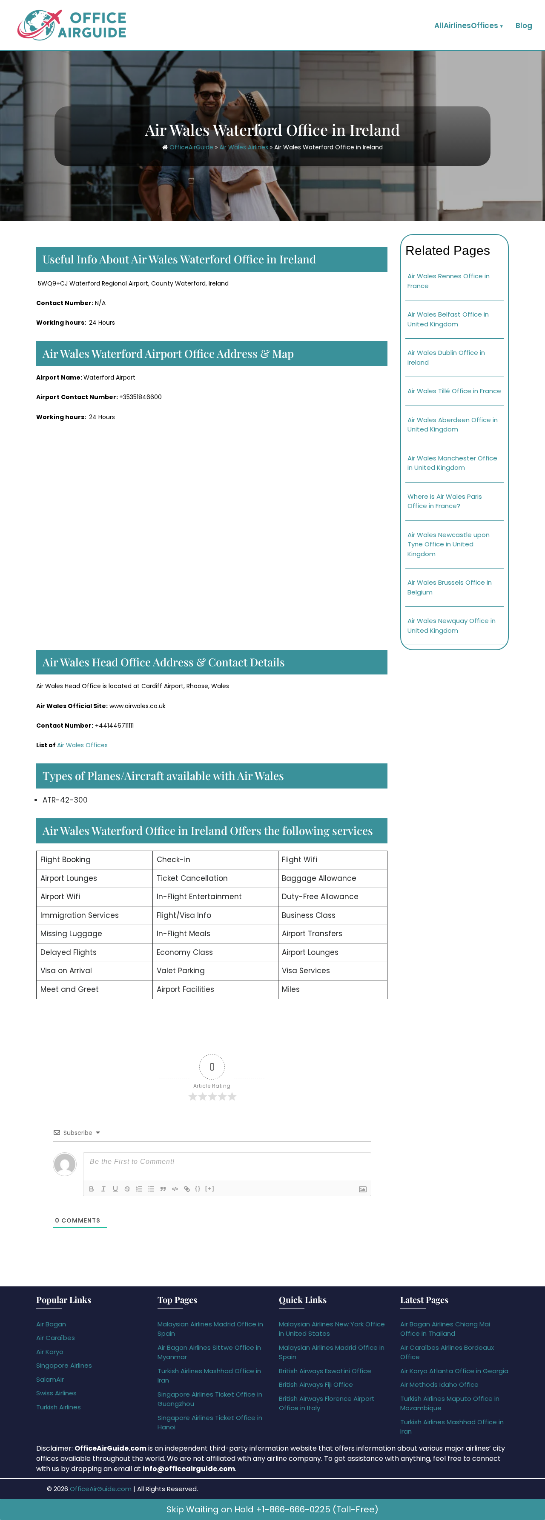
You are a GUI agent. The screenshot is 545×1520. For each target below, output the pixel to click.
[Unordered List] (151, 1189)
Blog (524, 25)
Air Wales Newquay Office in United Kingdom (451, 625)
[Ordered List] (139, 1189)
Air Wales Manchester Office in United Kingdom (452, 463)
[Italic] (103, 1189)
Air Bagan (51, 1324)
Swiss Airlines (56, 1393)
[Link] (187, 1189)
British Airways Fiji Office (316, 1384)
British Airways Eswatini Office (325, 1370)
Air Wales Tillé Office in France (454, 390)
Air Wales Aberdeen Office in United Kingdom (452, 424)
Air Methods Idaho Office (439, 1384)
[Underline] (115, 1189)
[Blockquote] (163, 1189)
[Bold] (92, 1189)
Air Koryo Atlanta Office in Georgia (454, 1370)
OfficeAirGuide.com (101, 1488)
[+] (210, 1188)
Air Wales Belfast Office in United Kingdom (448, 319)
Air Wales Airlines (243, 147)
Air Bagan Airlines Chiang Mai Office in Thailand (445, 1329)
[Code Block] (175, 1189)
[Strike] (127, 1189)
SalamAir (50, 1379)
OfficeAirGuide (191, 147)
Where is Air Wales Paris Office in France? (444, 501)
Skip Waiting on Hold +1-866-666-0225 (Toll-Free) (272, 1509)
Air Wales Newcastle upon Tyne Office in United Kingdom (448, 544)
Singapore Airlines (64, 1365)
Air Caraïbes (55, 1337)
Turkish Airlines (58, 1407)
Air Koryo (49, 1351)
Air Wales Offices (82, 745)
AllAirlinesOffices (466, 25)
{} (198, 1188)
